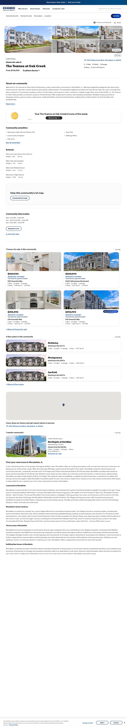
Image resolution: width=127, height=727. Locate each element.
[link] (28, 39)
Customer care (58, 8)
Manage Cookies (88, 723)
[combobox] (110, 8)
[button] (116, 16)
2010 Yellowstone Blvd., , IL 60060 (104, 60)
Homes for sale (26, 16)
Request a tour (13, 229)
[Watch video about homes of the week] (21, 115)
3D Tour (117, 55)
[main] (63, 373)
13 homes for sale (54, 454)
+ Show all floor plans (15, 384)
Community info (12, 16)
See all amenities (13, 143)
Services (46, 8)
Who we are (22, 8)
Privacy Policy (13, 725)
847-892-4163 (13, 234)
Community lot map (19, 198)
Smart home (35, 8)
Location (47, 16)
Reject (102, 722)
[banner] (63, 2)
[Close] (124, 722)
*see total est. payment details (18, 277)
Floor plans (38, 16)
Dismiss (116, 722)
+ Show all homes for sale (16, 329)
